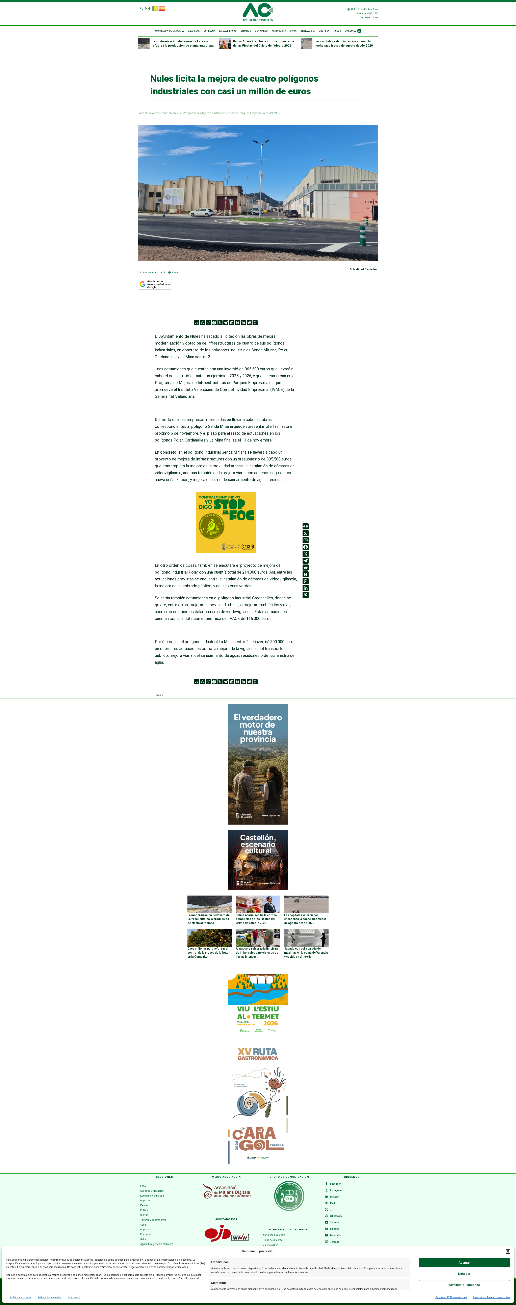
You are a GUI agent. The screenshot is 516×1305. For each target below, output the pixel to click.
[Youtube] (326, 1223)
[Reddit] (249, 322)
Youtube (334, 1222)
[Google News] (196, 322)
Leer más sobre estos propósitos (491, 1297)
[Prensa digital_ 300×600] (258, 1103)
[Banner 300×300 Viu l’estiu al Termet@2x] (258, 1004)
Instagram (336, 1190)
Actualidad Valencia (274, 1235)
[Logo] (258, 12)
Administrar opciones (464, 1285)
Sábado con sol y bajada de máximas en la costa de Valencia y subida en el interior (306, 952)
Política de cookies (20, 1297)
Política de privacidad (49, 1297)
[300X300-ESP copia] (226, 551)
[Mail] (326, 1203)
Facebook (335, 1183)
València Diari (270, 1245)
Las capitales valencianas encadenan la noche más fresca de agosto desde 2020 (305, 919)
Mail (332, 1203)
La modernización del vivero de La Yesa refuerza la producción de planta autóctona (208, 919)
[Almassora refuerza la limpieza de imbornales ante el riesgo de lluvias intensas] (258, 938)
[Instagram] (208, 322)
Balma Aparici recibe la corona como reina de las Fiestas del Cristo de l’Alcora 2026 (256, 919)
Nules (159, 694)
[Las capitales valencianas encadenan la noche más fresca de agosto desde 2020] (306, 43)
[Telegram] (225, 322)
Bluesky (334, 1229)
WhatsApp (336, 1216)
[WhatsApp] (326, 1216)
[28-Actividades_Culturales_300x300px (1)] (258, 889)
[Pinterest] (255, 322)
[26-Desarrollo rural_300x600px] (258, 823)
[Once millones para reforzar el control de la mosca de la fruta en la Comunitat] (209, 938)
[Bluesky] (237, 322)
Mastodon (335, 1235)
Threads (334, 1241)
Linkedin (334, 1196)
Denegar (464, 1274)
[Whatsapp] (202, 322)
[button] (508, 1251)
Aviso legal (74, 1297)
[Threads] (326, 1242)
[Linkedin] (243, 322)
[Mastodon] (231, 322)
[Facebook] (214, 322)
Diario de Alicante (273, 1240)
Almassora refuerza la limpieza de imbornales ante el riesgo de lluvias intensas (257, 952)
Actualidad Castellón (364, 269)
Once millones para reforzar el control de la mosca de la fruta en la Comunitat (207, 952)
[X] (220, 322)
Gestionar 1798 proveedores (451, 1297)
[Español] (161, 8)
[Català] (155, 8)
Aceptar (464, 1262)
